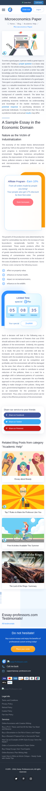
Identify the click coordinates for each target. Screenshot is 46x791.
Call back (38, 2)
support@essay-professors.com (19, 671)
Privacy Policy (7, 704)
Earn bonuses (23, 202)
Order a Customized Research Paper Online (18, 745)
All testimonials (8, 624)
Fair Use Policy (7, 715)
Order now (26, 9)
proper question (25, 64)
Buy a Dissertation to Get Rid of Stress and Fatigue (21, 733)
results (28, 113)
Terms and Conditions (10, 700)
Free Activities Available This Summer (23, 545)
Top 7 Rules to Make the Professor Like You (23, 512)
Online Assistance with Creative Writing (16, 723)
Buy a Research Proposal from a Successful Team (20, 736)
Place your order (23, 649)
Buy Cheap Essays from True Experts (16, 749)
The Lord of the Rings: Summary (23, 586)
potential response (10, 107)
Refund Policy (7, 707)
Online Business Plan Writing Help (14, 753)
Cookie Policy (7, 711)
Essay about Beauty (23, 479)
